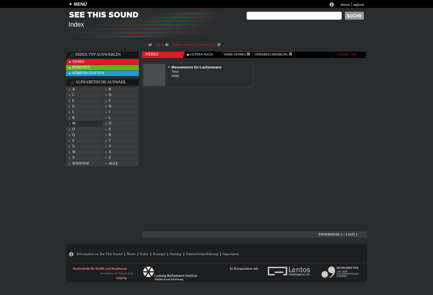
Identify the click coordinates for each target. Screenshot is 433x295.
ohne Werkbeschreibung (194, 45)
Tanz (160, 45)
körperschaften (88, 73)
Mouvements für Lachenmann (196, 67)
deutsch (345, 4)
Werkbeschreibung (272, 54)
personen (81, 67)
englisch (358, 4)
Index (144, 254)
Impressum (231, 254)
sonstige (80, 163)
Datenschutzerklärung (202, 254)
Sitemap (176, 254)
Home (131, 254)
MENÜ (80, 4)
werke (78, 61)
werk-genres (235, 54)
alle (113, 163)
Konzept (159, 254)
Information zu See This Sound (99, 254)
